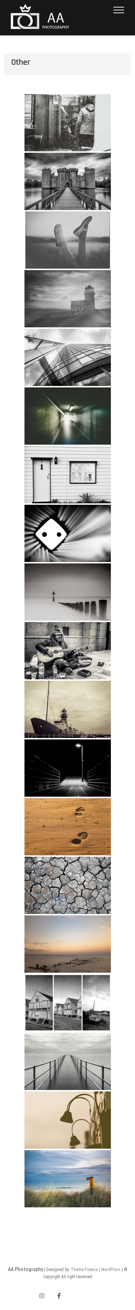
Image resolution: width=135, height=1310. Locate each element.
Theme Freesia (84, 1269)
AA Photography (25, 1269)
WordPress (111, 1269)
